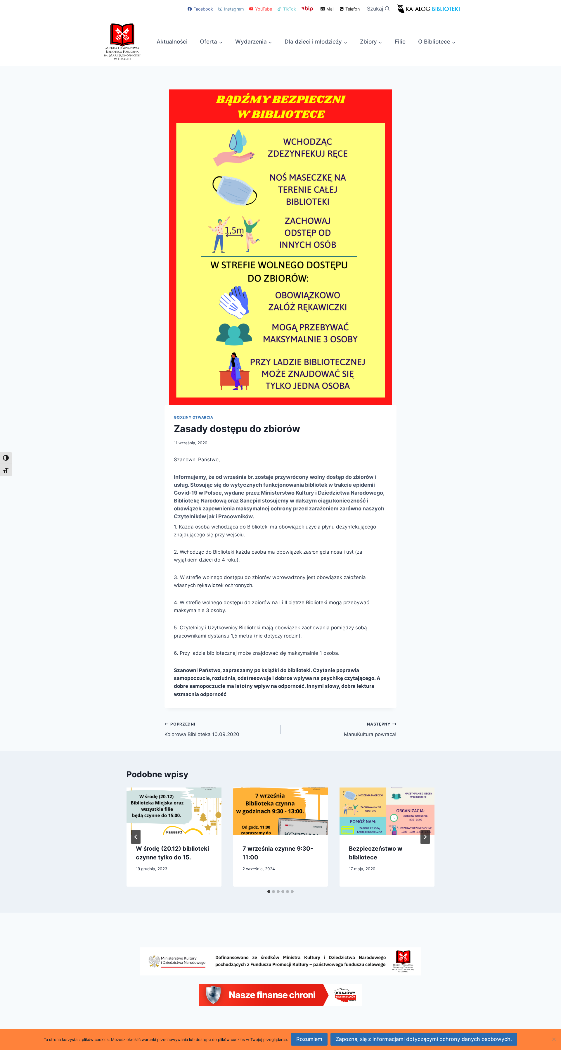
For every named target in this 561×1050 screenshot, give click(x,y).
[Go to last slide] (136, 837)
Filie (400, 41)
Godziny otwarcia (193, 417)
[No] (554, 1039)
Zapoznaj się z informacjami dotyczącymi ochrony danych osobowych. (424, 1039)
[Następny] (425, 837)
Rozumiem (309, 1039)
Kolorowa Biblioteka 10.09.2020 (202, 729)
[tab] (268, 891)
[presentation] (174, 811)
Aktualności (172, 41)
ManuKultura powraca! (370, 729)
